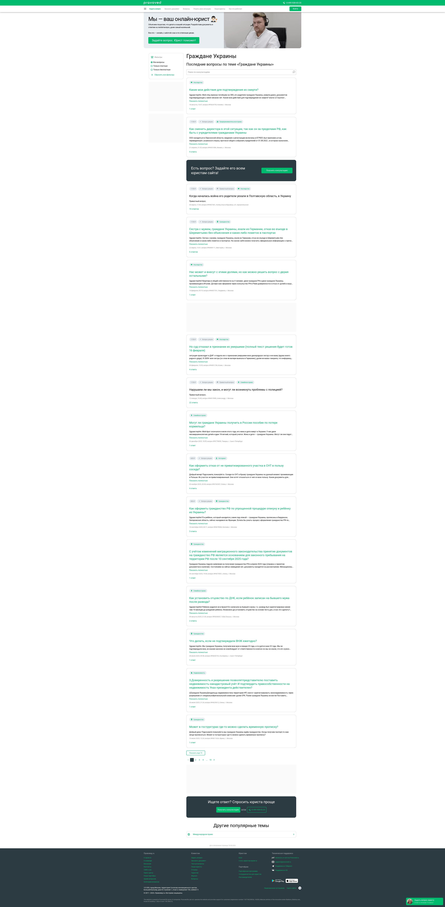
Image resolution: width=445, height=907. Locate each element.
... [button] (206, 760)
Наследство (197, 82)
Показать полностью (198, 101)
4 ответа (193, 152)
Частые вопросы (197, 864)
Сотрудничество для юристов (250, 874)
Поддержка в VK (281, 870)
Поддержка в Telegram (283, 866)
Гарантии (194, 873)
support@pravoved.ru (283, 862)
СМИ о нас (148, 870)
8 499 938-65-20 (293, 3)
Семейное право (246, 382)
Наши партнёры (150, 876)
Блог (240, 858)
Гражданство (224, 222)
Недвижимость (199, 673)
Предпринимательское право (230, 122)
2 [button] (195, 760)
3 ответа (193, 531)
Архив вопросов (150, 879)
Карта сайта (291, 888)
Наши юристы (220, 9)
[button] (214, 760)
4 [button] (203, 760)
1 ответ (192, 109)
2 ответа (193, 621)
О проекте (147, 858)
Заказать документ (171, 9)
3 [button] (199, 760)
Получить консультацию (277, 170)
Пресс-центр (148, 873)
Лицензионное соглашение (274, 888)
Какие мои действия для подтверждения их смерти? (223, 89)
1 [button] (191, 760)
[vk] (299, 888)
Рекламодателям (245, 877)
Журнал (194, 876)
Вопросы (186, 9)
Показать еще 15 (195, 753)
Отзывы (194, 870)
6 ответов (193, 252)
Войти (295, 9)
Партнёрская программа (248, 871)
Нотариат (222, 458)
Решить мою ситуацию (202, 9)
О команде (148, 861)
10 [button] (210, 760)
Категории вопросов (151, 882)
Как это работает (235, 9)
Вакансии (147, 864)
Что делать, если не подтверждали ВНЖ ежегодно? (223, 641)
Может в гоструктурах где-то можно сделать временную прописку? (233, 726)
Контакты (147, 867)
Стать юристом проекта (248, 861)
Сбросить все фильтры (164, 75)
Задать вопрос (155, 9)
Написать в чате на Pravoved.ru (287, 858)
